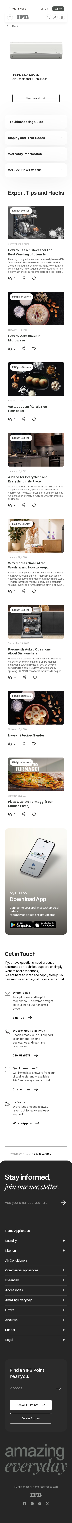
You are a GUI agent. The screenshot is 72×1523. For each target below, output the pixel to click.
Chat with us (21, 1089)
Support (58, 8)
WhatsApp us (26, 1123)
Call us (44, 8)
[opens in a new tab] (24, 1503)
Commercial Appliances (21, 1270)
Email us (26, 1018)
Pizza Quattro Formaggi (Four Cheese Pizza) (30, 804)
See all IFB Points (28, 1405)
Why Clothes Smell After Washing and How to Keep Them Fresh (27, 565)
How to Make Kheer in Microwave (24, 338)
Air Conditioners (16, 1260)
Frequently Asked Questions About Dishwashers (29, 651)
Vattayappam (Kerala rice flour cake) (27, 409)
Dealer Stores (31, 1418)
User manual (40, 98)
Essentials (12, 1280)
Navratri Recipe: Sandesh (27, 735)
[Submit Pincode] (58, 1388)
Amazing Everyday (18, 1300)
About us (11, 1320)
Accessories (14, 1290)
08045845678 (21, 1055)
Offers (9, 1310)
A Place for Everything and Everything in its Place (28, 479)
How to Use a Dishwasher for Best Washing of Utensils (30, 252)
